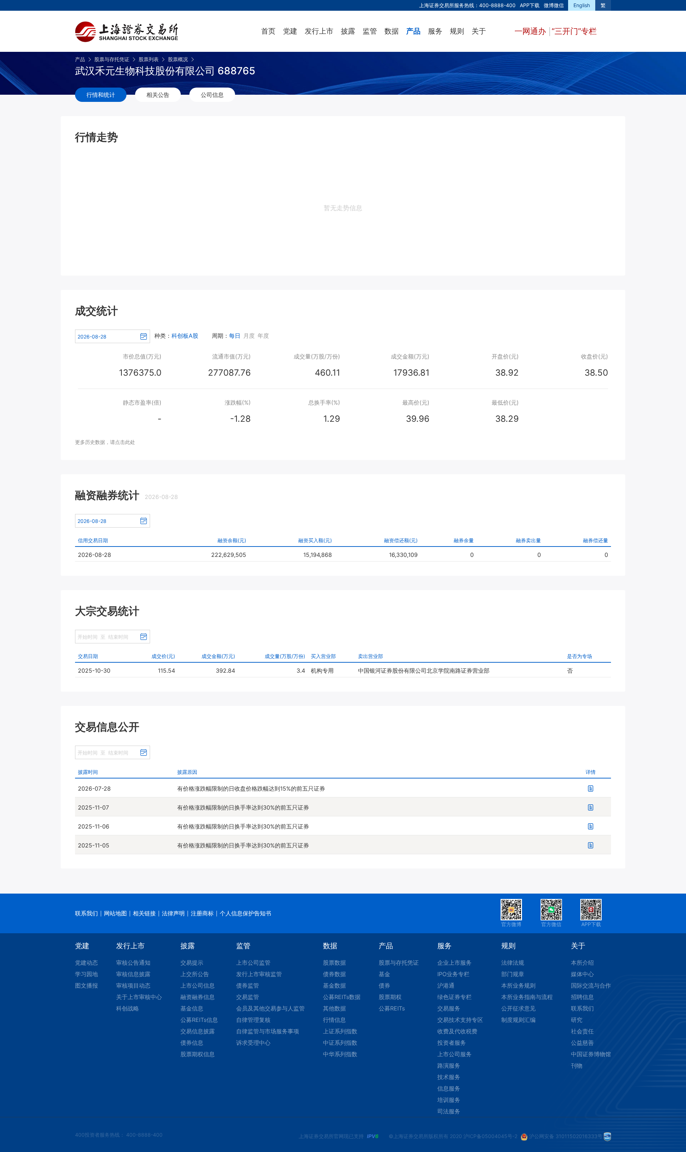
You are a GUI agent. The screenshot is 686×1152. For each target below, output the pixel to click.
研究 (576, 1019)
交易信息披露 (197, 1031)
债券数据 (334, 974)
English (581, 5)
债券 (384, 985)
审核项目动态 (133, 985)
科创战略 (127, 1008)
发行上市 (319, 31)
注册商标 (202, 913)
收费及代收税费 (457, 1031)
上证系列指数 (340, 1031)
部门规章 (512, 974)
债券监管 (247, 985)
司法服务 (448, 1111)
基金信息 (191, 1008)
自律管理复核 (253, 1019)
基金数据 (334, 985)
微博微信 (554, 5)
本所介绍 (582, 962)
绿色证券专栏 (454, 996)
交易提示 (191, 962)
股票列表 (149, 59)
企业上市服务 (454, 962)
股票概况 (178, 59)
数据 (391, 31)
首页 (268, 31)
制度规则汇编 (518, 1019)
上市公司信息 (197, 985)
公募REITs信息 (199, 1019)
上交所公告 (194, 974)
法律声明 (173, 913)
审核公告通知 (133, 962)
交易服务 (448, 1008)
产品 (413, 31)
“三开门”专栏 (574, 31)
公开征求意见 (518, 1008)
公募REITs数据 (342, 996)
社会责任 (582, 1031)
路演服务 (448, 1065)
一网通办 (531, 31)
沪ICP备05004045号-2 (490, 1136)
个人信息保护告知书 (245, 913)
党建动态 (86, 962)
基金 (384, 974)
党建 (290, 31)
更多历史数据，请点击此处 (105, 442)
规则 (457, 31)
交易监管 (247, 996)
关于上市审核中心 (139, 996)
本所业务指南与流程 (527, 996)
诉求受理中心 (253, 1042)
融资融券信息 (197, 996)
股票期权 (390, 996)
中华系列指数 (340, 1054)
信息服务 (448, 1088)
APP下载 (530, 5)
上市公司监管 (253, 962)
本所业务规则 (518, 985)
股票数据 (334, 962)
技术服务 (448, 1077)
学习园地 (86, 974)
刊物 (576, 1065)
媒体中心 (582, 974)
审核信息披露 (133, 974)
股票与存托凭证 (111, 59)
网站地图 (115, 913)
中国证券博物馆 (591, 1054)
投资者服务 (451, 1042)
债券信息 (191, 1042)
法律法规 (512, 962)
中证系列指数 (340, 1042)
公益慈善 (582, 1042)
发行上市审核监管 (259, 974)
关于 (479, 31)
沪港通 (445, 985)
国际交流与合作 (591, 985)
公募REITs (392, 1008)
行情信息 (334, 1019)
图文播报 (86, 985)
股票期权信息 (197, 1054)
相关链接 (144, 913)
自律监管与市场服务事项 (267, 1031)
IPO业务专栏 (453, 974)
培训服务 (448, 1099)
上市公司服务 (454, 1054)
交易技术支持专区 (460, 1019)
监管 (370, 31)
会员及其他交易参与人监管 (270, 1008)
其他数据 (334, 1008)
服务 (435, 31)
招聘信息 (582, 996)
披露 (348, 31)
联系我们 (86, 913)
